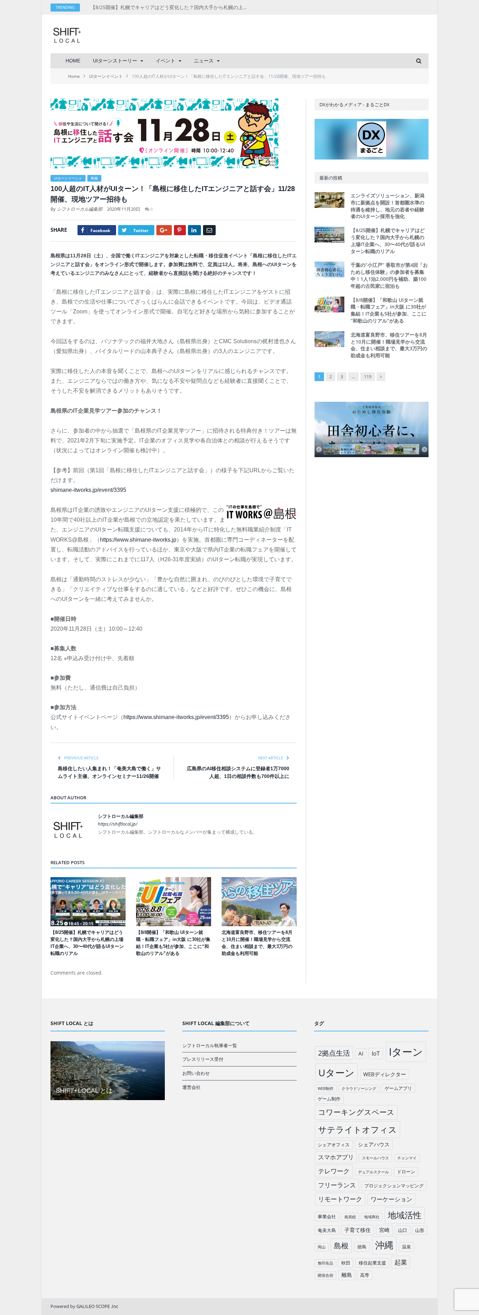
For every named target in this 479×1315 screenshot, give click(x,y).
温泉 (406, 1246)
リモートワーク (340, 1199)
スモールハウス (375, 1157)
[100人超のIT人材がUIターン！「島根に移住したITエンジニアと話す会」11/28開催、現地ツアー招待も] (173, 134)
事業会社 (327, 1216)
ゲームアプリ (398, 1088)
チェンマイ (407, 1157)
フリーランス (337, 1185)
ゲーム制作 (329, 1099)
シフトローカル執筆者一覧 (209, 1045)
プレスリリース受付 (202, 1059)
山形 (419, 1230)
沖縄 (384, 1245)
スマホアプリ (336, 1157)
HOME (73, 60)
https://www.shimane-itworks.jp (138, 540)
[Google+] (164, 230)
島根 (94, 178)
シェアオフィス (334, 1144)
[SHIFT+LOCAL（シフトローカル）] (66, 34)
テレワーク (334, 1171)
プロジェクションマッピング (394, 1185)
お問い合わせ (196, 1073)
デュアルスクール (373, 1172)
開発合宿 (325, 1275)
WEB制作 (325, 1088)
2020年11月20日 (123, 209)
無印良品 (325, 1263)
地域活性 (404, 1215)
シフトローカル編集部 (79, 209)
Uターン (336, 1072)
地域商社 (371, 1216)
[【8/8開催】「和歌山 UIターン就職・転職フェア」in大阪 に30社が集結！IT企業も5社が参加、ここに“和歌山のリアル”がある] (173, 901)
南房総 (350, 1216)
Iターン (406, 1052)
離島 (347, 1274)
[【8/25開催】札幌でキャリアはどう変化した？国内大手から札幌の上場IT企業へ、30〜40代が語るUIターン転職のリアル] (88, 901)
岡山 (321, 1247)
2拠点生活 (334, 1053)
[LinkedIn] (194, 230)
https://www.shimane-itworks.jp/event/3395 (176, 717)
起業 (400, 1262)
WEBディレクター (384, 1074)
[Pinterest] (180, 230)
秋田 (345, 1263)
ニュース (204, 60)
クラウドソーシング (359, 1088)
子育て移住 (357, 1229)
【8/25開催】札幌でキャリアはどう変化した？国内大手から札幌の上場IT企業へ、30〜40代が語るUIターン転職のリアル (171, 7)
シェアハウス (374, 1144)
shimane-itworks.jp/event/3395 (88, 490)
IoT (376, 1053)
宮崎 (384, 1229)
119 (367, 376)
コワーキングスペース (356, 1112)
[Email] (209, 230)
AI (360, 1053)
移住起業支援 (372, 1263)
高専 (364, 1275)
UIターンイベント (68, 178)
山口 (402, 1230)
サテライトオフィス (357, 1129)
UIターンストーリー (115, 60)
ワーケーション (391, 1199)
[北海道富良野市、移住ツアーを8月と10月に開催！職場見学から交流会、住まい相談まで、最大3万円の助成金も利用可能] (259, 901)
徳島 (361, 1246)
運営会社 (191, 1087)
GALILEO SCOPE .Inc (97, 1306)
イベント (165, 60)
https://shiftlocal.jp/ (117, 824)
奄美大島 (327, 1230)
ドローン (406, 1171)
